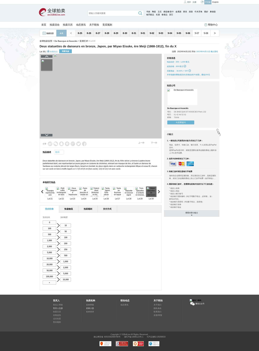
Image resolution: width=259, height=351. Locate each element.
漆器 (191, 12)
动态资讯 (81, 24)
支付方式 (107, 209)
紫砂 (206, 12)
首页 (43, 24)
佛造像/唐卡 (168, 12)
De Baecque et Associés (65, 41)
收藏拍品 (54, 51)
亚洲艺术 (84, 41)
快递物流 (68, 209)
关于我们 (157, 305)
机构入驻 (90, 308)
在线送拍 (57, 315)
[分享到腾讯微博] (73, 144)
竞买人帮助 (58, 305)
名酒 (158, 15)
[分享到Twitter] (78, 144)
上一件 (141, 143)
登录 (189, 2)
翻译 (57, 152)
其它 (171, 15)
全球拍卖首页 (46, 41)
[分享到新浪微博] (50, 144)
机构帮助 (90, 305)
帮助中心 (213, 24)
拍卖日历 (68, 24)
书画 (148, 12)
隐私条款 (157, 308)
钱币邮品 (150, 15)
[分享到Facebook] (84, 144)
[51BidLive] (52, 12)
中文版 (208, 2)
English (215, 2)
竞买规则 (107, 24)
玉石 (160, 12)
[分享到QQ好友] (61, 144)
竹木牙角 (198, 12)
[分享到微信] (56, 144)
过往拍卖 (57, 318)
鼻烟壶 (213, 12)
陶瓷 (154, 12)
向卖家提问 (181, 122)
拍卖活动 (54, 24)
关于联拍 (94, 24)
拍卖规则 (88, 209)
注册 (194, 2)
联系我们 (157, 312)
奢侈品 (164, 15)
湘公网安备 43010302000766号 (107, 337)
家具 (185, 12)
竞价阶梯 (49, 209)
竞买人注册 (58, 308)
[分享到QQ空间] (67, 144)
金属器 (178, 12)
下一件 (154, 143)
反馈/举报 (158, 315)
